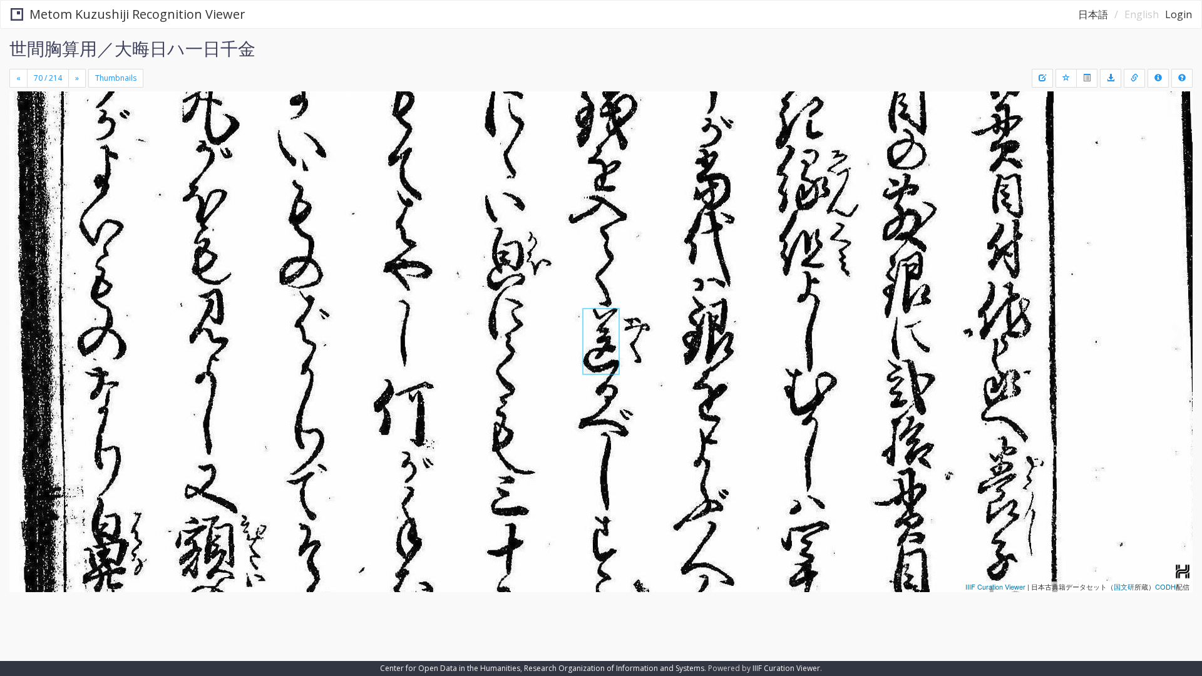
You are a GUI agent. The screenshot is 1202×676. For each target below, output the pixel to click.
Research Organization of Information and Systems (614, 668)
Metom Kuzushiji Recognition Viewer (137, 14)
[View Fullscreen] (24, 144)
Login (1178, 14)
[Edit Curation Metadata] (1042, 78)
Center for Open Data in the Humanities (450, 668)
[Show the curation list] (1086, 78)
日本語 (1093, 14)
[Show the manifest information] (1158, 78)
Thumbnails (115, 78)
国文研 (1124, 586)
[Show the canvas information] (1134, 78)
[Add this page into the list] (1066, 78)
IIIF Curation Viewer (995, 586)
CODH (1165, 586)
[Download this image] (1110, 78)
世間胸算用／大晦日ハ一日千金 (132, 48)
